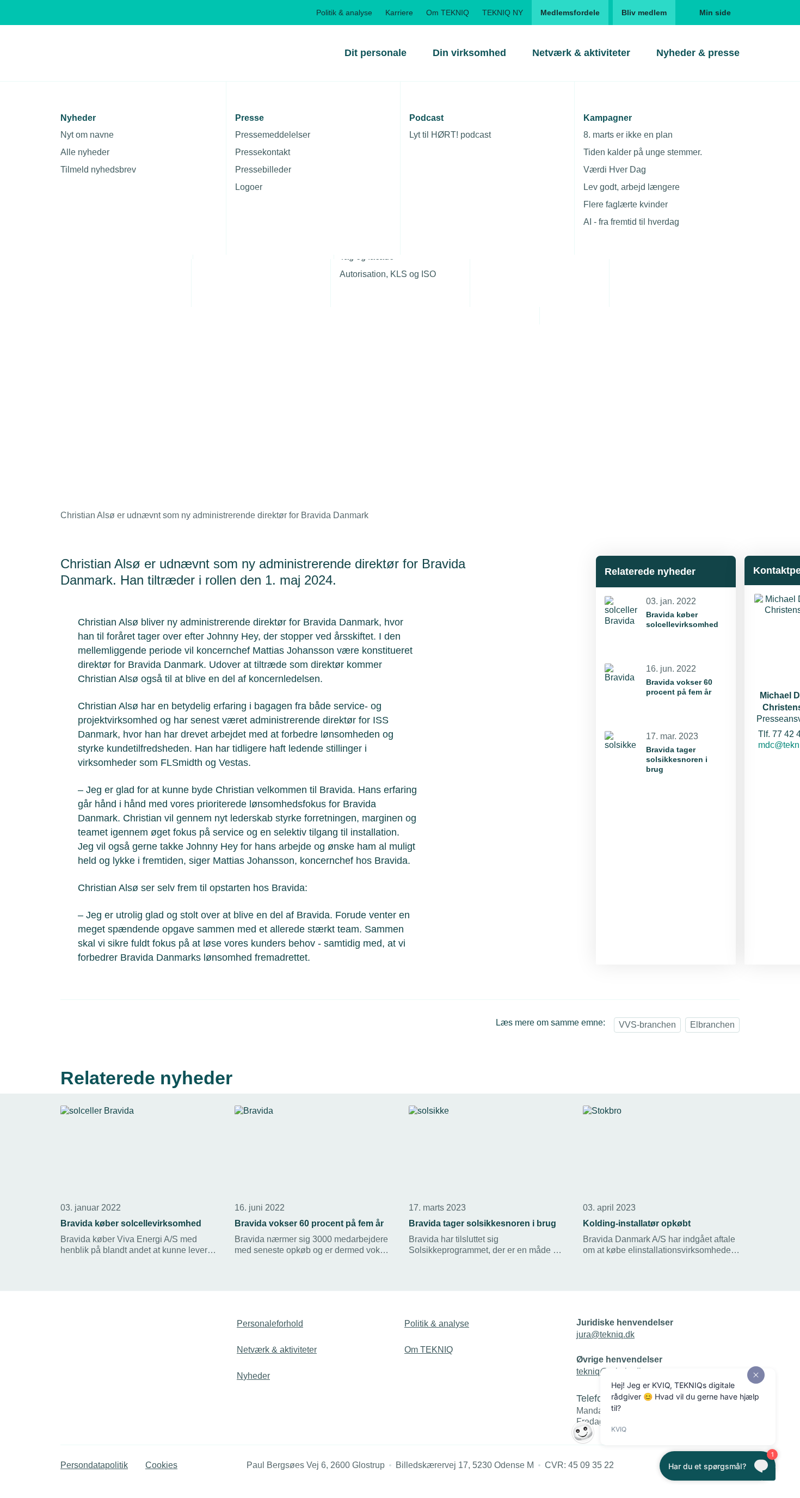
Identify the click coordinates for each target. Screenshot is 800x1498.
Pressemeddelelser (272, 134)
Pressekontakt (262, 152)
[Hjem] (104, 53)
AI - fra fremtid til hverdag (631, 221)
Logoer (248, 187)
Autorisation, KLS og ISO (388, 274)
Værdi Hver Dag (614, 169)
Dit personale (375, 52)
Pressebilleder (263, 169)
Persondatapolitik (94, 1465)
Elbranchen (712, 1024)
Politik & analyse (344, 12)
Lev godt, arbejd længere (631, 187)
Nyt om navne (87, 134)
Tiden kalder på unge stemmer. (642, 152)
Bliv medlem (644, 12)
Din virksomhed (469, 52)
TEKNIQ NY (502, 12)
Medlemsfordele (570, 12)
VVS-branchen (647, 1024)
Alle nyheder (84, 152)
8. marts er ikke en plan (628, 134)
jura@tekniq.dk (605, 1334)
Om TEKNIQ (447, 12)
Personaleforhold (270, 1323)
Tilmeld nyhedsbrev (98, 169)
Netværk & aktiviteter (581, 52)
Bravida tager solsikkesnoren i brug (676, 759)
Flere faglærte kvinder (625, 204)
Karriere (399, 12)
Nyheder (253, 1375)
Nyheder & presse (698, 52)
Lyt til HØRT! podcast (450, 134)
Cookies (161, 1465)
